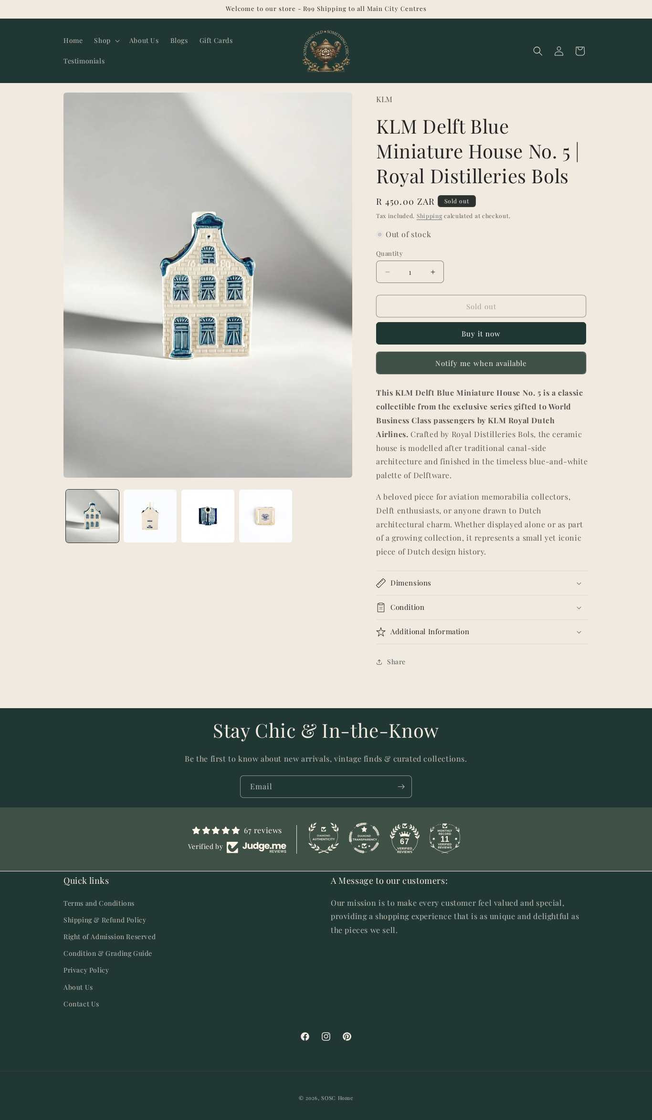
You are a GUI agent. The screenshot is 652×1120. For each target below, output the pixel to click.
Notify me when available (481, 363)
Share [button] (396, 661)
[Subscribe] (400, 786)
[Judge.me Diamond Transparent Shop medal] (364, 838)
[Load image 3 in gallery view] (207, 516)
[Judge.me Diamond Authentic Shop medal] (323, 838)
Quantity (389, 253)
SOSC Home (337, 1097)
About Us (78, 986)
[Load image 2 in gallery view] (150, 516)
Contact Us (81, 1003)
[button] (105, 41)
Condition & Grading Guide (107, 953)
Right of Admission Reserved (109, 936)
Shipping (429, 216)
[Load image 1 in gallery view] (92, 516)
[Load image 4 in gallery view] (265, 516)
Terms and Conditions (99, 902)
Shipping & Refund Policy (104, 919)
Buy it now (481, 333)
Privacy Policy (86, 969)
